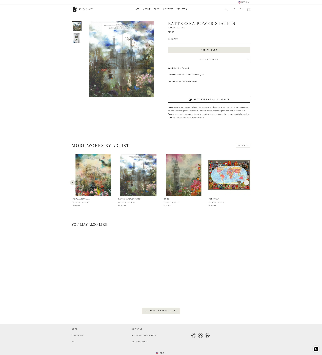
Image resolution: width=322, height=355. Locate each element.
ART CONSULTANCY (139, 341)
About (146, 9)
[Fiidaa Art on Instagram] (193, 335)
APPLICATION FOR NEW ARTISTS (144, 335)
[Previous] (72, 182)
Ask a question (209, 59)
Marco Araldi (176, 28)
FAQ (73, 341)
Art (137, 9)
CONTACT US (137, 329)
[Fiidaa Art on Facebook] (200, 335)
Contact (168, 9)
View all (243, 145)
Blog (156, 9)
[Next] (246, 182)
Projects (181, 9)
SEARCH (75, 329)
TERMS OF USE (77, 335)
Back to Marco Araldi (163, 311)
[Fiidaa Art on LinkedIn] (207, 335)
